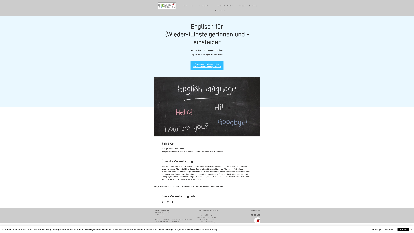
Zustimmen (403, 229)
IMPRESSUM (255, 211)
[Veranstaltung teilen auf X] (168, 202)
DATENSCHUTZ (255, 215)
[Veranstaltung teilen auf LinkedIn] (173, 202)
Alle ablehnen (389, 229)
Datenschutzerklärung (209, 229)
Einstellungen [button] (377, 229)
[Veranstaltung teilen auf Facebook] (163, 202)
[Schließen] (411, 229)
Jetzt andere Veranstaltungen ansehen (207, 67)
